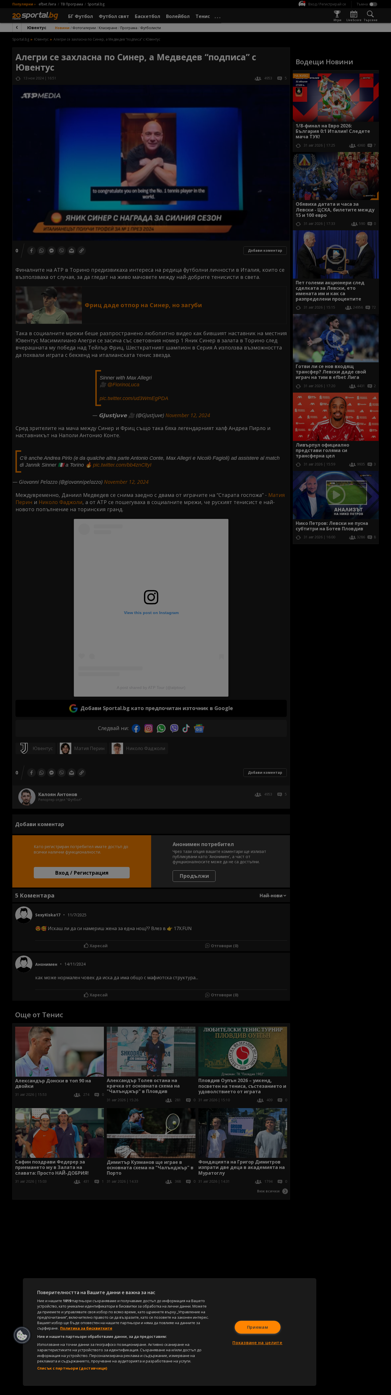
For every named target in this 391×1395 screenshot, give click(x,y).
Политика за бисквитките (86, 1328)
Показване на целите (257, 1342)
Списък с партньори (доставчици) (72, 1368)
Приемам (257, 1327)
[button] (22, 1335)
